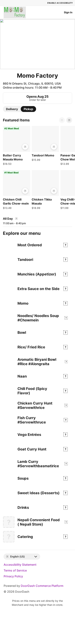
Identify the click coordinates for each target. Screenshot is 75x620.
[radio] (12, 109)
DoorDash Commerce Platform (42, 586)
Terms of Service (15, 570)
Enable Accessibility (60, 2)
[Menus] (16, 218)
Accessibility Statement (20, 564)
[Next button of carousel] (69, 120)
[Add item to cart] (25, 147)
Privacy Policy (13, 576)
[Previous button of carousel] (62, 120)
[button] (15, 147)
